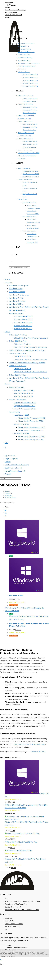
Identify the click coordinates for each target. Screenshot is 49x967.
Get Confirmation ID (12, 12)
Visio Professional (16, 387)
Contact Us (9, 921)
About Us (8, 918)
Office (7, 332)
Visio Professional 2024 (23, 390)
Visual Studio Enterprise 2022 (30, 430)
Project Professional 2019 (24, 409)
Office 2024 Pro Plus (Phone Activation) (31, 338)
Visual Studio (14, 412)
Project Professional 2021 (24, 406)
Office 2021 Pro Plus (17, 341)
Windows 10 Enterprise (19, 295)
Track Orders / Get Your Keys (15, 10)
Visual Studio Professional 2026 (31, 418)
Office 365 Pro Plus (17, 375)
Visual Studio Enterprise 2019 (30, 439)
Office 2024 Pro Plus (18, 335)
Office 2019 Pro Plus (17, 353)
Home (7, 279)
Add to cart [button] (13, 605)
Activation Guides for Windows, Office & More (23, 901)
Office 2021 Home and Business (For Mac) (27, 350)
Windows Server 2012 (23, 329)
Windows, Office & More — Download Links (22, 910)
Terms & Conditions (12, 927)
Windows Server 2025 (23, 316)
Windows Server (16, 313)
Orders (7, 7)
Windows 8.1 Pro (16, 304)
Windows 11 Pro (15, 289)
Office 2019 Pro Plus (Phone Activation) (30, 359)
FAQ (6, 443)
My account (9, 2)
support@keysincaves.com (17, 947)
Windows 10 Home (17, 301)
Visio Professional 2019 (23, 396)
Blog (6, 898)
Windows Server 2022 (23, 319)
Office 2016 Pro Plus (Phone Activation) (30, 372)
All (5, 515)
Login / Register (10, 5)
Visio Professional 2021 (23, 393)
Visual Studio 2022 (21, 424)
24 (5, 513)
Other (7, 384)
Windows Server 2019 (23, 322)
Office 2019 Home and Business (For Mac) (27, 363)
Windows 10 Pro (16, 298)
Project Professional (17, 399)
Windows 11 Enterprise (18, 285)
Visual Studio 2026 (21, 415)
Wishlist (8, 17)
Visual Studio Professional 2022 (31, 427)
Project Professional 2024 (25, 403)
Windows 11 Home (17, 292)
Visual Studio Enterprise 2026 (30, 421)
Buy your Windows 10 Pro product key (29, 744)
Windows (9, 282)
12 (5, 510)
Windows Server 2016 (23, 326)
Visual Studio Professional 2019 (31, 436)
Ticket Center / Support (13, 15)
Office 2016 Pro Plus (17, 366)
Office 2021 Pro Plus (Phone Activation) (30, 347)
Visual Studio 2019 (21, 433)
